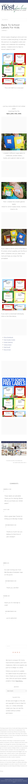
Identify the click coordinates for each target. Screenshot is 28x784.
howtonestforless (9, 525)
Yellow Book (7, 344)
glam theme (14, 779)
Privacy (1, 771)
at (3, 511)
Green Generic (8, 342)
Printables (4, 30)
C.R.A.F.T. (5, 509)
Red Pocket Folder (9, 340)
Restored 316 (20, 779)
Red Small (7, 347)
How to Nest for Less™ (14, 7)
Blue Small (7, 349)
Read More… (19, 681)
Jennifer (5, 563)
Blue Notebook (8, 337)
